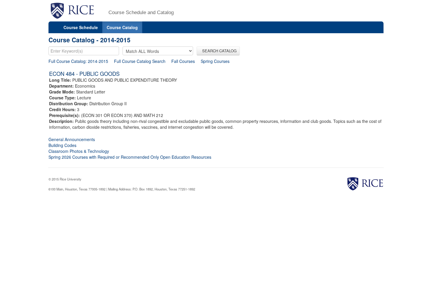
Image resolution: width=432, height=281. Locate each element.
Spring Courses (215, 61)
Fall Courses (183, 61)
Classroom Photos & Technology (78, 151)
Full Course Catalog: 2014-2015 (78, 61)
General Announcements (71, 139)
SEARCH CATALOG (218, 50)
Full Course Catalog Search (139, 61)
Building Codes (62, 145)
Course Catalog (122, 27)
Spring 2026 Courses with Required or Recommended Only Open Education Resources (129, 157)
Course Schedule (80, 27)
